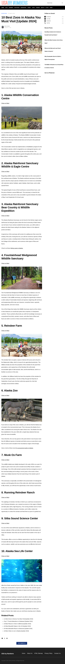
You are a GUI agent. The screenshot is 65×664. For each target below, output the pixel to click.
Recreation (4, 13)
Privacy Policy (48, 653)
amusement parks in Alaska (25, 448)
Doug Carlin (7, 26)
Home (23, 653)
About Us (29, 653)
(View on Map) (5, 103)
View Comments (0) (22, 643)
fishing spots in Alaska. (17, 248)
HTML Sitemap (38, 653)
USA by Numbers (7, 653)
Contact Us (57, 653)
